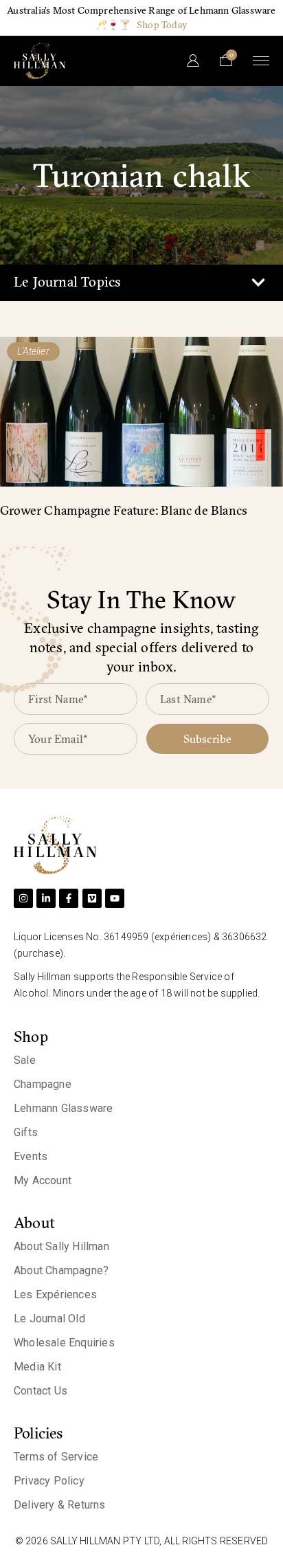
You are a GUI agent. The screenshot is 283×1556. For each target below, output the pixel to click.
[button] (258, 282)
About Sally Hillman (61, 1246)
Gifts (26, 1132)
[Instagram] (23, 898)
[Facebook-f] (68, 898)
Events (30, 1156)
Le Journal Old (49, 1318)
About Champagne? (61, 1270)
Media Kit (37, 1366)
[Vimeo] (92, 898)
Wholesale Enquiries (64, 1342)
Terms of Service (56, 1456)
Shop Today (162, 25)
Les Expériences (55, 1294)
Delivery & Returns (60, 1504)
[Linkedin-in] (46, 898)
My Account (42, 1180)
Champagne (42, 1084)
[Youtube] (114, 898)
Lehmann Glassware (63, 1108)
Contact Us (40, 1390)
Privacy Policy (49, 1480)
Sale (25, 1060)
